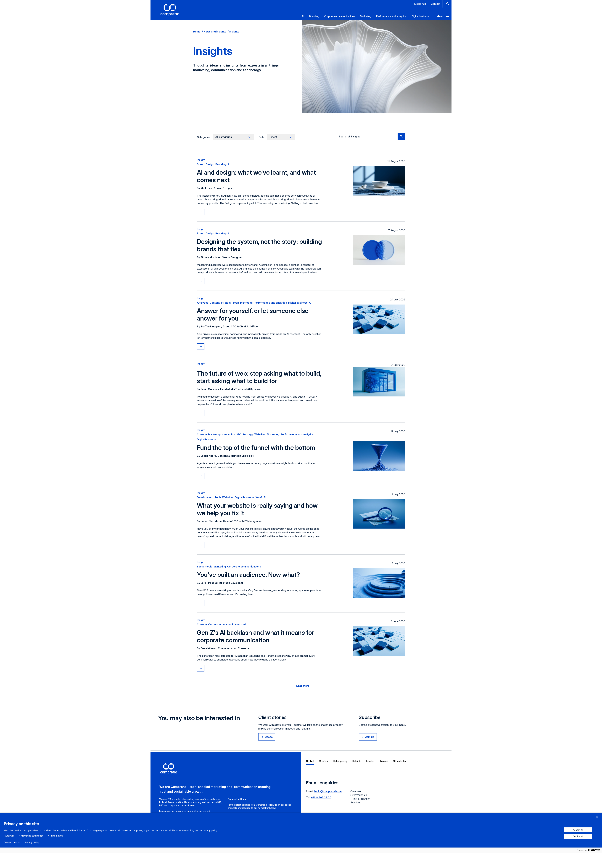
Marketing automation (221, 434)
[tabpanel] (376, 794)
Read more (203, 212)
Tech (236, 302)
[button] (442, 16)
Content (215, 302)
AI (302, 16)
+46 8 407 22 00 (321, 797)
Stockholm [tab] (399, 761)
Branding (314, 16)
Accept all (578, 830)
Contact (435, 3)
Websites (260, 434)
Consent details (12, 842)
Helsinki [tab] (356, 761)
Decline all (578, 836)
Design (210, 164)
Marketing (365, 16)
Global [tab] (310, 761)
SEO (238, 434)
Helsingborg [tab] (340, 761)
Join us (369, 736)
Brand (200, 164)
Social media (204, 566)
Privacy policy (32, 842)
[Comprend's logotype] (169, 10)
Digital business (420, 16)
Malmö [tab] (384, 761)
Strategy (226, 302)
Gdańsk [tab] (323, 761)
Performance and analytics (391, 16)
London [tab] (370, 761)
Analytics (202, 302)
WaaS (259, 497)
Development (205, 497)
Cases (269, 736)
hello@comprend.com (328, 791)
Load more (302, 685)
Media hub (420, 3)
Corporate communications (339, 16)
